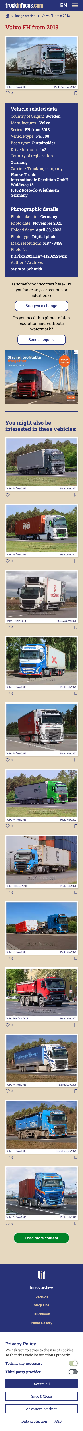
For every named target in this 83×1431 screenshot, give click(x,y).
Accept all (41, 1383)
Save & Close (41, 1396)
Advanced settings (41, 1408)
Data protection (34, 1421)
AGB (58, 1421)
